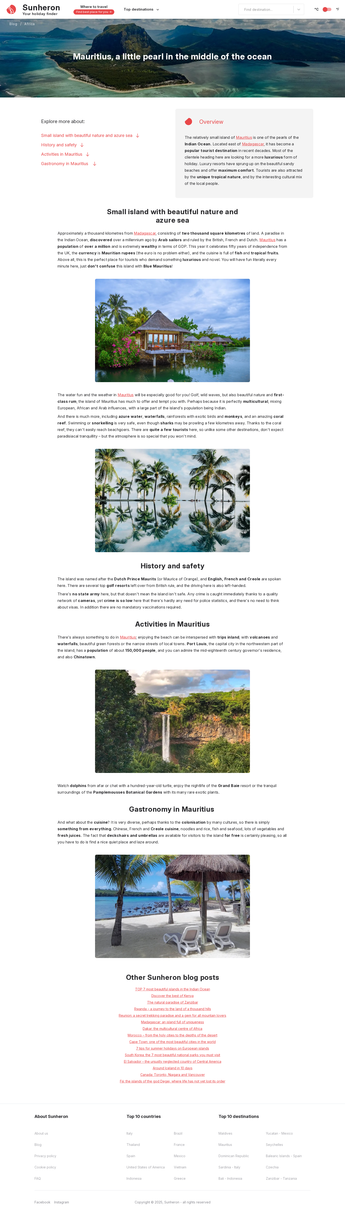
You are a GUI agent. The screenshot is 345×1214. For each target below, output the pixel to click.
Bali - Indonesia (230, 1178)
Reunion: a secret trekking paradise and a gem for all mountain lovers (172, 1015)
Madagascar (253, 144)
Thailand (133, 1145)
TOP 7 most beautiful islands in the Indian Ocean (172, 989)
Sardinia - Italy (229, 1167)
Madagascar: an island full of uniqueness (172, 1022)
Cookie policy (45, 1167)
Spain (130, 1156)
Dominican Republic (233, 1156)
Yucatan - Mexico (279, 1133)
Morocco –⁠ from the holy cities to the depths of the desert (172, 1035)
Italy (129, 1133)
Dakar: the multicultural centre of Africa (172, 1029)
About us (41, 1133)
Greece (180, 1178)
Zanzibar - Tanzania (281, 1178)
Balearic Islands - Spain (284, 1156)
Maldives (225, 1133)
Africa (29, 24)
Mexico (179, 1156)
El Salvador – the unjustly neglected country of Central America (172, 1061)
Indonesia (134, 1178)
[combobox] (241, 9)
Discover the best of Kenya (172, 996)
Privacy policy (45, 1156)
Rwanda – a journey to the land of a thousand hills (172, 1009)
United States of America (145, 1167)
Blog (13, 24)
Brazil (178, 1133)
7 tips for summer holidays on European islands (172, 1048)
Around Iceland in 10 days (172, 1068)
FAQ (37, 1178)
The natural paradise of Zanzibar (172, 1002)
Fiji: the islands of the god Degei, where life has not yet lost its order (172, 1081)
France (179, 1145)
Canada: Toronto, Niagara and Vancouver (172, 1075)
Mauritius (244, 137)
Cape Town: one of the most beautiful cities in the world (172, 1042)
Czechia (272, 1167)
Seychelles (274, 1145)
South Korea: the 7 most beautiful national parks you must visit (172, 1055)
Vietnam (180, 1167)
